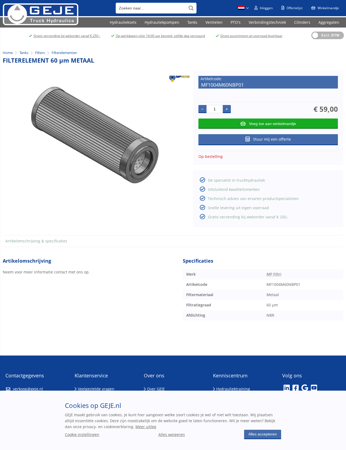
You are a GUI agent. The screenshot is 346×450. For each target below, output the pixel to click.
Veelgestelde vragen (96, 388)
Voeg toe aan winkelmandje (272, 123)
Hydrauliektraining (233, 388)
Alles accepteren (262, 434)
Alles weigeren (171, 434)
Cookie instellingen (82, 434)
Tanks (192, 22)
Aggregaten (328, 22)
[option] (95, 135)
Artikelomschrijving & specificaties (36, 240)
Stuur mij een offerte (272, 139)
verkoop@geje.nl (28, 388)
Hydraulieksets (123, 22)
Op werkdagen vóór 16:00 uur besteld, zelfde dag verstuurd (160, 35)
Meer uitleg (145, 426)
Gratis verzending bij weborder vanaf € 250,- (67, 35)
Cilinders (302, 22)
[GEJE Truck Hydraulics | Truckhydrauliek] (40, 23)
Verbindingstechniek (267, 22)
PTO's (236, 22)
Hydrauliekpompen (162, 22)
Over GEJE (156, 388)
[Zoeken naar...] (191, 8)
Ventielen (213, 22)
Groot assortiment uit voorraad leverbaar (251, 35)
